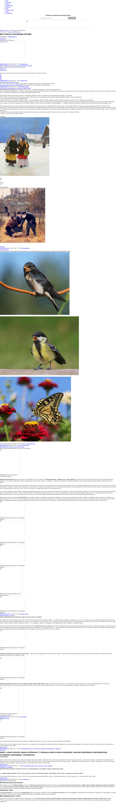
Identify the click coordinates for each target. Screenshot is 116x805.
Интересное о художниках (6, 767)
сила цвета (40, 765)
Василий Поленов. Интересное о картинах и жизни (12, 446)
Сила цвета (2, 750)
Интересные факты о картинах (7, 615)
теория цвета (34, 765)
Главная (2, 30)
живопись (50, 765)
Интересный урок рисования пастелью (9, 82)
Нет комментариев (24, 86)
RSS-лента (11, 32)
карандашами (50, 748)
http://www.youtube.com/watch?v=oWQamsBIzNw (11, 85)
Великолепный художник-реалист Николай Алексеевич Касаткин (15, 88)
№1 (1, 74)
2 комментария (24, 64)
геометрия (58, 748)
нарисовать (43, 748)
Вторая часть (3, 70)
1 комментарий (23, 80)
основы (45, 765)
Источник (2, 246)
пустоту (31, 748)
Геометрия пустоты (4, 718)
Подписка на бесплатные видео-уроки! (58, 15)
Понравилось (3, 38)
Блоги (7, 30)
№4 (1, 79)
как (54, 748)
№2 (1, 76)
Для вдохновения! (4, 249)
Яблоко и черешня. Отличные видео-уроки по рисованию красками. (16, 65)
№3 (1, 77)
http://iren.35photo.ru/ (30, 443)
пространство (36, 748)
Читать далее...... (4, 747)
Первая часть (3, 68)
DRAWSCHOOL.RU (12, 36)
